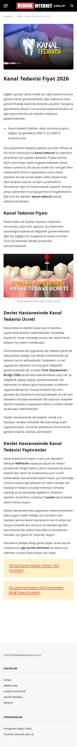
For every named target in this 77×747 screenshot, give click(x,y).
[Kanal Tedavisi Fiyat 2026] (38, 46)
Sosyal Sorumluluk (15, 691)
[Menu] (6, 6)
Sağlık (19, 16)
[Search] (71, 6)
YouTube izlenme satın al (18, 734)
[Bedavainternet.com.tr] (40, 6)
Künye (7, 679)
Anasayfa (8, 16)
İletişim (8, 702)
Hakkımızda (10, 685)
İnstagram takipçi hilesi (18, 728)
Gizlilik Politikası (13, 697)
